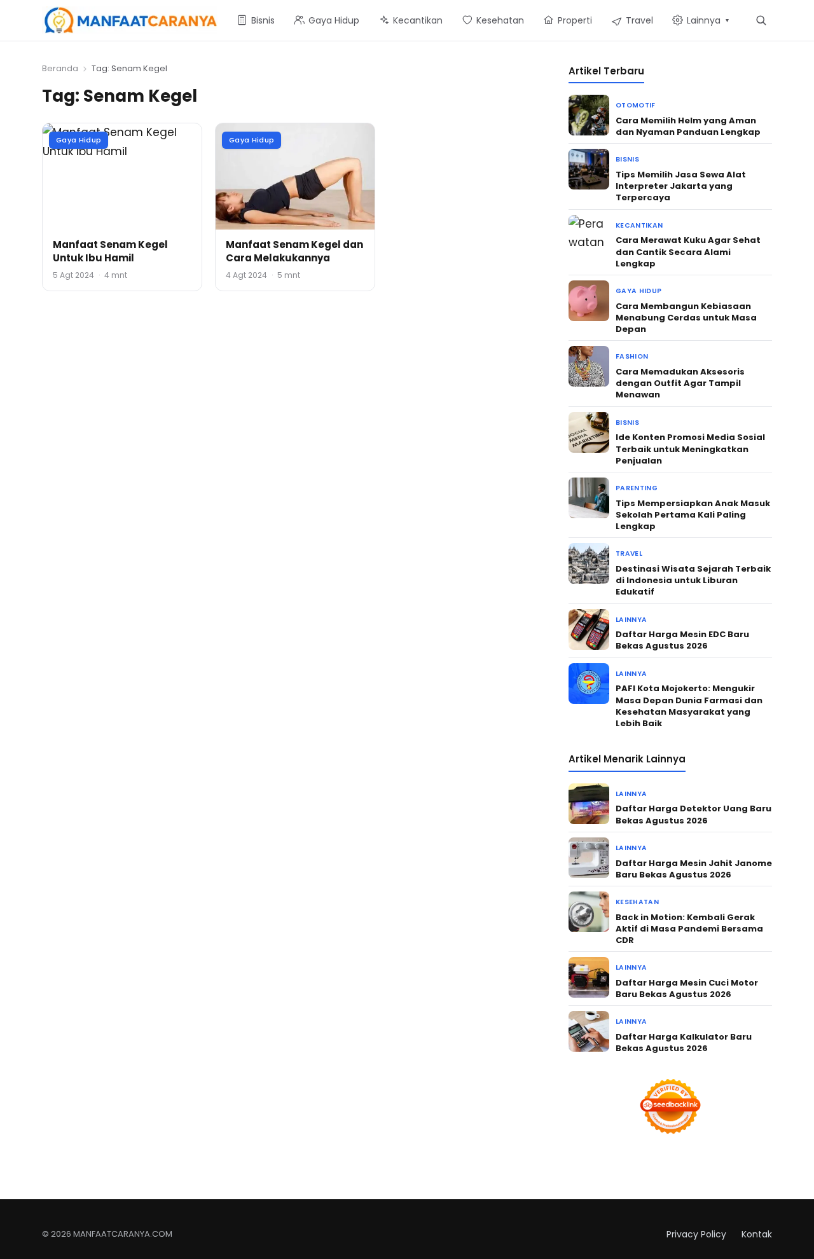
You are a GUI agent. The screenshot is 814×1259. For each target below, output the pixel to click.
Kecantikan (639, 225)
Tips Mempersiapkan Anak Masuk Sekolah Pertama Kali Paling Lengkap (693, 514)
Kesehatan (637, 902)
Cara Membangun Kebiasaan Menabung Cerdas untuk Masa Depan (686, 317)
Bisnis (627, 159)
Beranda (60, 68)
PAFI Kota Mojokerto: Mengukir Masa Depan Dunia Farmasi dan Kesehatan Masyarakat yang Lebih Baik (689, 705)
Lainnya (631, 619)
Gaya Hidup (78, 140)
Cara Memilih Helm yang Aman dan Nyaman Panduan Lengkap (688, 126)
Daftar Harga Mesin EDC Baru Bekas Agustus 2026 (682, 640)
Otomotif (636, 105)
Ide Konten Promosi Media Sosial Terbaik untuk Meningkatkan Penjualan (690, 448)
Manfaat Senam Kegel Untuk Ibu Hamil (110, 251)
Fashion (632, 356)
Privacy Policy (696, 1234)
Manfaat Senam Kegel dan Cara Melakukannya (294, 251)
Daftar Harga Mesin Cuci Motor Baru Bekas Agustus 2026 (687, 988)
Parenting (637, 488)
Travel (629, 553)
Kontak (757, 1234)
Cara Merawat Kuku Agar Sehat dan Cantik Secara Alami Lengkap (688, 251)
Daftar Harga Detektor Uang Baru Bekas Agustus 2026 (693, 814)
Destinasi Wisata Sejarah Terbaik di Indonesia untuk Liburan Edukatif (693, 580)
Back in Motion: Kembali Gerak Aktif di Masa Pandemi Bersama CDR (689, 928)
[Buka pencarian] (761, 20)
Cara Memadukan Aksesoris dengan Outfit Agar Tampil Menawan (680, 383)
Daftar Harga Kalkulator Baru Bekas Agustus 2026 (684, 1042)
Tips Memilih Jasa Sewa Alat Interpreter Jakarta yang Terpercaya (681, 186)
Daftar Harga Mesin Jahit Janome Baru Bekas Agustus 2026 (694, 869)
